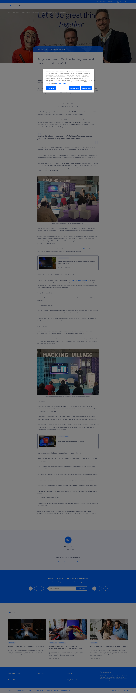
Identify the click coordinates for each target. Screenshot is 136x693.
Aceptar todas (86, 88)
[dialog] (68, 81)
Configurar (51, 88)
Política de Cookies (60, 83)
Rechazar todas (74, 88)
